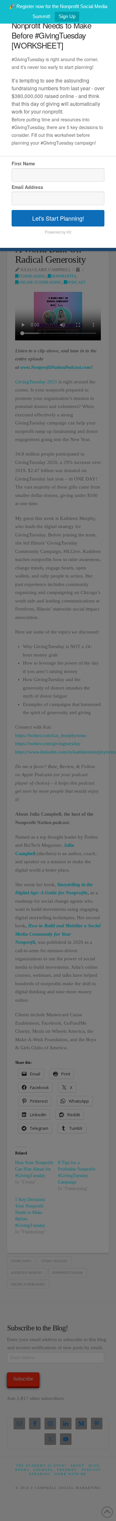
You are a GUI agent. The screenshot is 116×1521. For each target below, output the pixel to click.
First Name (23, 163)
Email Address (27, 187)
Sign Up (67, 16)
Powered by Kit (58, 232)
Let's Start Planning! (58, 218)
